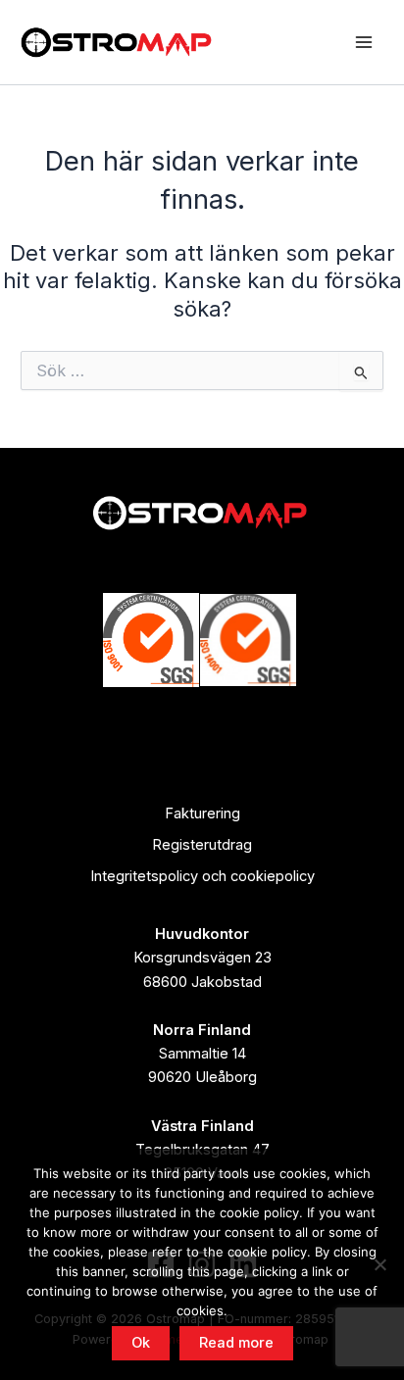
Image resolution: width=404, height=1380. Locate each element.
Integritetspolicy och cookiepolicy (202, 876)
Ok (140, 1343)
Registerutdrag (202, 845)
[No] (379, 1264)
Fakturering (202, 813)
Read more (236, 1343)
